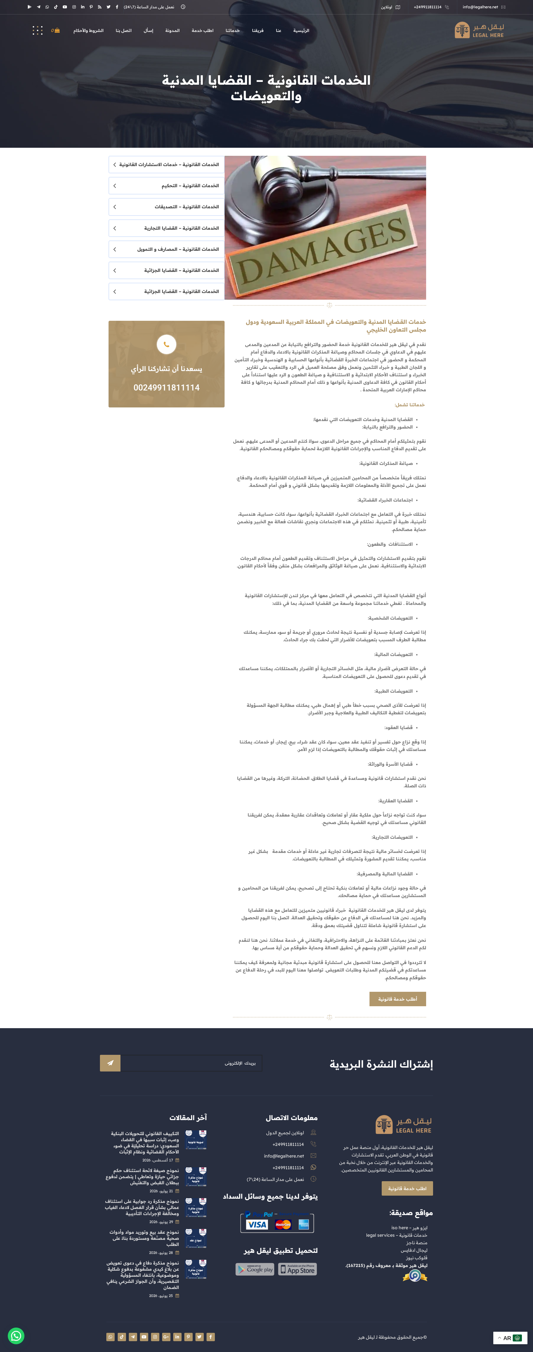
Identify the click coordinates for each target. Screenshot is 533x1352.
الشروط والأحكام (89, 30)
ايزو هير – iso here (409, 1227)
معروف (383, 1265)
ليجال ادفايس (414, 1250)
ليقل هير (418, 1265)
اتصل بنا (124, 30)
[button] (16, 1336)
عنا (278, 30)
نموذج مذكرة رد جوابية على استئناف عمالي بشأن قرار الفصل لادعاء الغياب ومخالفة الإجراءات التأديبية (142, 1207)
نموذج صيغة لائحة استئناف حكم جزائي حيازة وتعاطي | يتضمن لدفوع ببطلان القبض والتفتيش (142, 1176)
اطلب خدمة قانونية (407, 1188)
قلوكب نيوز (417, 1257)
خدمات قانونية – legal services (397, 1235)
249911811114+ (428, 6)
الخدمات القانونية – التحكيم (190, 185)
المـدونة (172, 30)
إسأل (148, 30)
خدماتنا (233, 30)
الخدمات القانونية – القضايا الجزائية (181, 270)
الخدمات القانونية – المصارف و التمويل (178, 249)
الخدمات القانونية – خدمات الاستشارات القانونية (169, 164)
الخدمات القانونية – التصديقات (187, 206)
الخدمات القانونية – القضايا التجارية (181, 228)
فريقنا (258, 30)
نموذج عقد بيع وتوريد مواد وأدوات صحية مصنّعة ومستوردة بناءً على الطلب (144, 1238)
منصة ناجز (417, 1242)
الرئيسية (301, 30)
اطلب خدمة (202, 30)
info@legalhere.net (480, 6)
